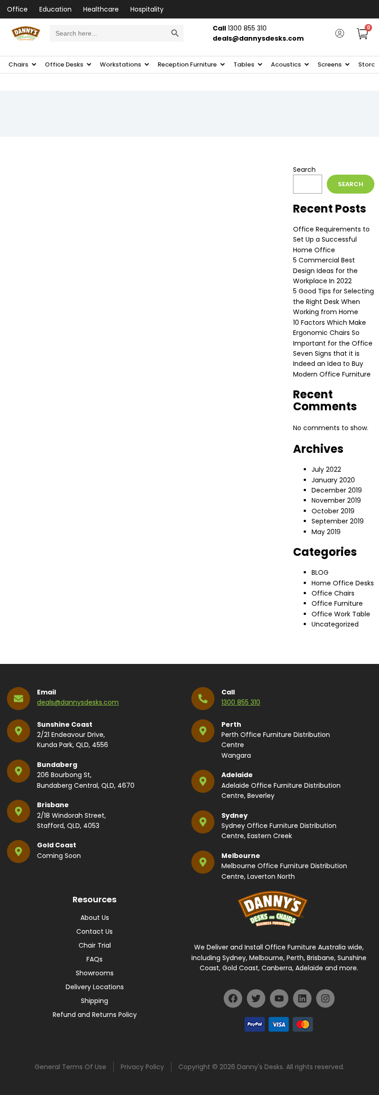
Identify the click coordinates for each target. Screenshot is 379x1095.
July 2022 (326, 469)
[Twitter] (256, 998)
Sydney (234, 815)
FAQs (94, 959)
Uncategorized (335, 624)
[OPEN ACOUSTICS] (306, 64)
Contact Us (94, 931)
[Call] (202, 698)
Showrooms (95, 973)
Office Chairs (333, 593)
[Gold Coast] (18, 851)
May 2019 (326, 531)
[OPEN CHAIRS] (34, 64)
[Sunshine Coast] (18, 730)
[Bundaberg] (18, 771)
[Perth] (202, 730)
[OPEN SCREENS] (347, 64)
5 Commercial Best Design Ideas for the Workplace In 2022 (325, 271)
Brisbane (53, 804)
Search (304, 169)
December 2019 (337, 490)
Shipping (94, 1000)
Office (17, 9)
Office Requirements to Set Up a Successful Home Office (331, 240)
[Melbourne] (202, 862)
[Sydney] (202, 821)
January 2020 (333, 480)
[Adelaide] (202, 781)
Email (46, 692)
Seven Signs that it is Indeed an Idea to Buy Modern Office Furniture (332, 364)
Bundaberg (57, 764)
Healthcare (101, 9)
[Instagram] (325, 998)
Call (228, 692)
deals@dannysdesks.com (78, 702)
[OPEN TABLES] (260, 64)
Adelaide (237, 774)
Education (55, 9)
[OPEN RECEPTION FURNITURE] (222, 64)
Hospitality (147, 9)
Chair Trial (95, 945)
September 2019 (338, 521)
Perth (231, 724)
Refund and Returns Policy (95, 1014)
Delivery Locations (95, 987)
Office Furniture (337, 603)
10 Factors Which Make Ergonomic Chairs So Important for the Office (333, 333)
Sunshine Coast (64, 724)
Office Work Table (341, 614)
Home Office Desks (343, 583)
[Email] (18, 698)
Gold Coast (56, 845)
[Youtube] (279, 998)
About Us (94, 917)
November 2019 (336, 500)
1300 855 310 (240, 702)
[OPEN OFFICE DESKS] (89, 64)
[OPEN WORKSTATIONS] (146, 64)
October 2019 (333, 511)
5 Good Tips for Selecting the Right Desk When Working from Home (333, 301)
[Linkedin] (302, 998)
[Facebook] (233, 998)
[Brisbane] (18, 811)
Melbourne (240, 855)
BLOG (320, 572)
